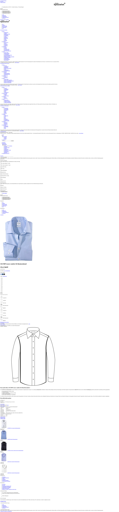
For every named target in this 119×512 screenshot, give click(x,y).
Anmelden (7, 19)
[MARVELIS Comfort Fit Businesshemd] (4, 461)
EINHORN (6, 37)
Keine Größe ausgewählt (4, 294)
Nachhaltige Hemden (7, 57)
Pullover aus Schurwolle (7, 82)
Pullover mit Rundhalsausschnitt (9, 80)
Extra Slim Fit (6, 42)
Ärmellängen (4, 46)
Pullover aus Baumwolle (7, 81)
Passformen (4, 41)
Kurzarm (5, 48)
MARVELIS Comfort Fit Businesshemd (13, 461)
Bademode (3, 121)
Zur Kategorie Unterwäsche (4, 105)
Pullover (5, 72)
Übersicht (5, 146)
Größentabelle (5, 276)
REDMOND (6, 38)
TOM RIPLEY (6, 92)
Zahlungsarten (6, 149)
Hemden (3, 203)
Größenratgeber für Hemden (6, 486)
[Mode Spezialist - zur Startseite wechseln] (59, 5)
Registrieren (2, 19)
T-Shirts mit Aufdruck (7, 101)
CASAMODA (6, 35)
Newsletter (3, 484)
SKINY (5, 112)
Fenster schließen (2, 2)
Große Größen (6, 52)
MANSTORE (6, 109)
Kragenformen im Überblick (6, 487)
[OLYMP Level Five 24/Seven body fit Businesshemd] (4, 450)
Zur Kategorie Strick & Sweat (4, 63)
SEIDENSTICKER (7, 70)
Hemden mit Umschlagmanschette (9, 56)
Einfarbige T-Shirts (7, 100)
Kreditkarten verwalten (7, 150)
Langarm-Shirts (6, 95)
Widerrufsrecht (4, 16)
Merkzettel (5, 152)
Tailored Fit (5, 44)
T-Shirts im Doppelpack (7, 102)
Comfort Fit (6, 45)
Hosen (5, 128)
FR (2, 1)
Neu (2, 202)
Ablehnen (1, 511)
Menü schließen (4, 136)
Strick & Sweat (4, 71)
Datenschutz (4, 15)
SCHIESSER (6, 108)
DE (0, 1)
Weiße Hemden (6, 58)
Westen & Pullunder (7, 74)
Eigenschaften (7, 322)
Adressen (5, 148)
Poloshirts (5, 94)
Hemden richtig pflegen (5, 488)
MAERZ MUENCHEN (7, 68)
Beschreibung (2, 322)
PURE (5, 39)
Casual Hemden (6, 54)
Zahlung (3, 478)
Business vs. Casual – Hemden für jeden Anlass (9, 489)
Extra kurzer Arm (6, 49)
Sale (2, 206)
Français (5, 138)
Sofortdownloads (6, 151)
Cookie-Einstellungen (5, 17)
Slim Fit (5, 43)
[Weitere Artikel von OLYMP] (4, 268)
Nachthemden (6, 126)
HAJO (5, 69)
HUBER (5, 113)
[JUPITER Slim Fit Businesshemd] (4, 439)
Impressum (3, 213)
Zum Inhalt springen (3, 0)
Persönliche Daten (6, 147)
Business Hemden (6, 53)
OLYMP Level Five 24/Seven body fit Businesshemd (15, 450)
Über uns (3, 485)
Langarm (5, 47)
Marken (3, 31)
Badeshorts (5, 122)
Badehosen (5, 123)
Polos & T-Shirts (4, 93)
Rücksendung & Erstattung (6, 481)
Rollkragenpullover (7, 73)
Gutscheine (4, 479)
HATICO (5, 40)
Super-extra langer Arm (7, 50)
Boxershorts (6, 119)
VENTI (5, 36)
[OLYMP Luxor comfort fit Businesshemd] (1, 274)
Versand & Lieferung (5, 480)
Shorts (5, 118)
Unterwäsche (4, 205)
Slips (5, 117)
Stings (5, 116)
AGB (3, 14)
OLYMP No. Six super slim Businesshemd (14, 428)
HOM (5, 111)
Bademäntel (6, 124)
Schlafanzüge (6, 125)
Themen (3, 51)
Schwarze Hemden (7, 59)
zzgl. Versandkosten (7, 270)
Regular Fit (5, 77)
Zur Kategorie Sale (3, 131)
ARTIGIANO (6, 32)
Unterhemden (6, 115)
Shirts (5, 127)
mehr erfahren (17, 62)
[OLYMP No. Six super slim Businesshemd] (4, 428)
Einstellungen (10, 511)
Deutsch (5, 137)
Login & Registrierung (5, 477)
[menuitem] (60, 14)
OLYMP (5, 33)
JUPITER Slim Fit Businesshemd (12, 439)
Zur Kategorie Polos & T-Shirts (5, 85)
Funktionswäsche (6, 120)
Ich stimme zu (5, 511)
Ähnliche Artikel (2, 417)
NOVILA (5, 110)
